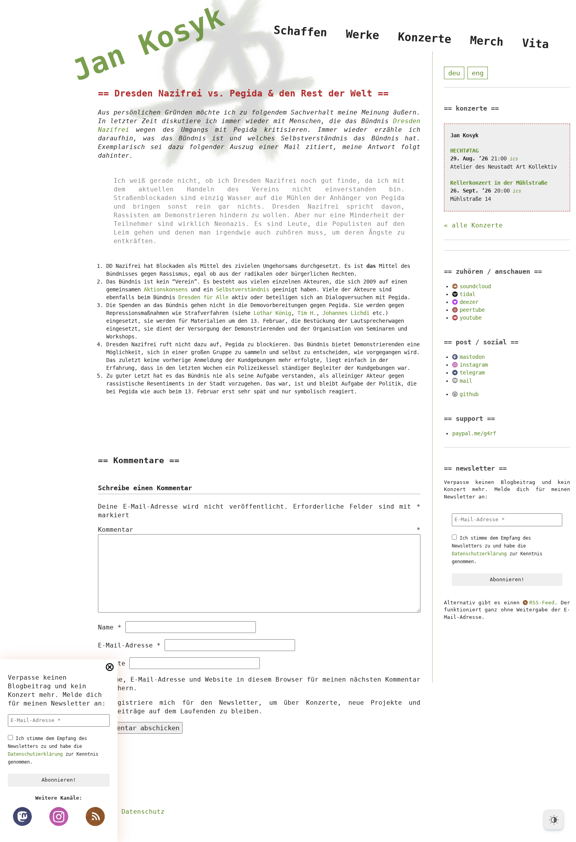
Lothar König (272, 313)
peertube (472, 310)
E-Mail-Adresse (129, 645)
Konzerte (425, 38)
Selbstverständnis (242, 289)
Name (109, 627)
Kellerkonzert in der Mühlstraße (498, 183)
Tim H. (306, 313)
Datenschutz (143, 811)
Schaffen (301, 31)
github (469, 394)
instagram (474, 365)
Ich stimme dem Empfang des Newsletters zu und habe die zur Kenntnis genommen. (53, 750)
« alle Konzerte (473, 225)
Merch (487, 41)
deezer (469, 302)
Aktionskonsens (166, 289)
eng (478, 73)
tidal (467, 294)
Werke (363, 34)
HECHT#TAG (464, 150)
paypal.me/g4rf (474, 433)
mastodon (472, 357)
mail (466, 381)
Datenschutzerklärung (35, 754)
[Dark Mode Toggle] (553, 819)
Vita (535, 43)
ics (514, 159)
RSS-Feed (541, 603)
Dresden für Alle (203, 297)
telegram (472, 372)
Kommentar (259, 529)
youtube (471, 318)
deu (454, 73)
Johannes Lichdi (346, 313)
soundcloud (475, 286)
